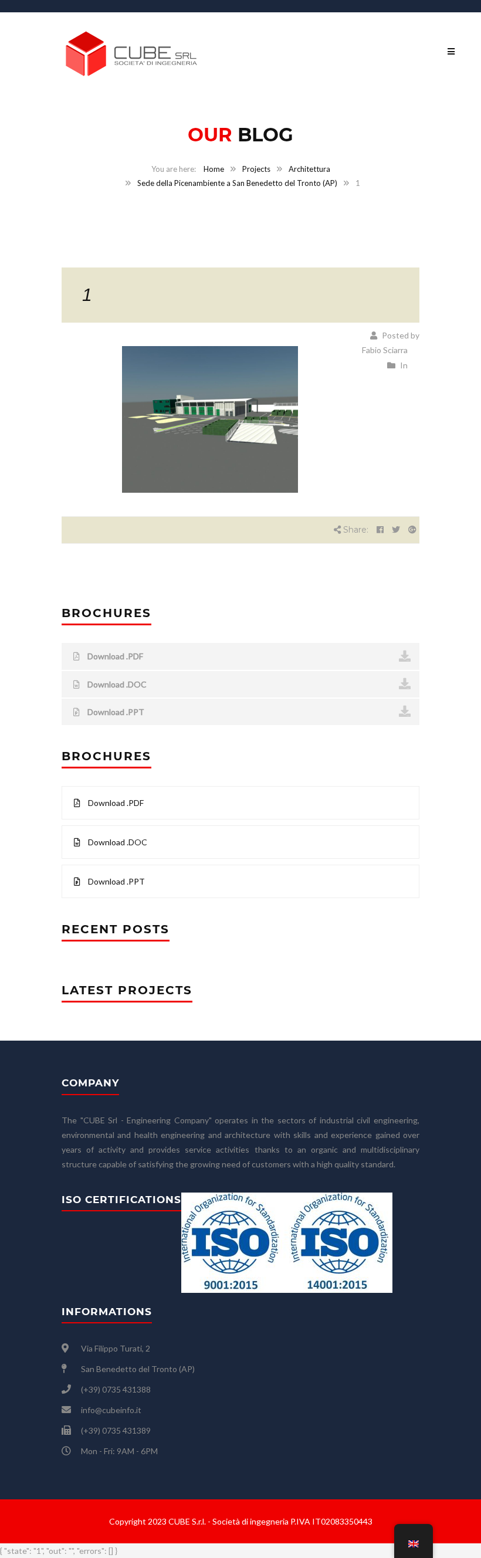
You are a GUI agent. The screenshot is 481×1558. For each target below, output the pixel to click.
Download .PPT (115, 712)
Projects (256, 169)
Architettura (309, 169)
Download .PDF (114, 656)
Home (214, 169)
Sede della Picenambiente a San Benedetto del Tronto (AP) (237, 183)
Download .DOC (116, 684)
